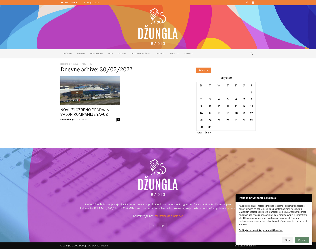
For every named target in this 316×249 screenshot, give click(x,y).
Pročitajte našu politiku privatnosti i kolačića (261, 230)
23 (201, 120)
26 (227, 120)
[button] (251, 54)
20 (236, 113)
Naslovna (65, 64)
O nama (81, 54)
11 (218, 106)
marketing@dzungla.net (169, 215)
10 (209, 106)
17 (209, 113)
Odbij (287, 240)
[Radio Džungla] (158, 27)
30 (201, 127)
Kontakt (188, 54)
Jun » (208, 132)
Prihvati (302, 240)
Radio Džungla (67, 119)
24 (209, 120)
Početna (67, 54)
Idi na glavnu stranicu (245, 245)
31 (209, 127)
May (84, 64)
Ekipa (110, 54)
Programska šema (141, 54)
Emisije (122, 54)
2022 (75, 64)
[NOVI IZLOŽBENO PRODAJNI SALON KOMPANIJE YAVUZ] (90, 90)
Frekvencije (96, 54)
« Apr (199, 132)
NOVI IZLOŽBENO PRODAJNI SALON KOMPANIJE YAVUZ (85, 112)
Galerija (160, 54)
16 (201, 113)
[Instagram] (253, 2)
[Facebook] (247, 2)
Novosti (174, 54)
